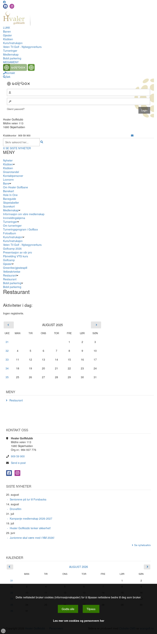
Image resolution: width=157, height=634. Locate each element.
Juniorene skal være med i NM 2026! (32, 538)
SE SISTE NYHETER (18, 148)
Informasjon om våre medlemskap (23, 214)
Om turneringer (12, 225)
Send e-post (18, 463)
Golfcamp (9, 260)
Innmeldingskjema (14, 218)
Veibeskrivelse (11, 271)
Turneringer (10, 50)
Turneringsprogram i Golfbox (20, 229)
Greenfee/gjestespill (15, 268)
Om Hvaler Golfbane (15, 187)
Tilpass (91, 609)
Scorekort (9, 206)
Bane (6, 183)
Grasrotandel (11, 172)
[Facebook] (5, 6)
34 (7, 368)
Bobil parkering (12, 58)
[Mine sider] (4, 2)
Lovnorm (8, 179)
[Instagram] (12, 6)
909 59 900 (18, 456)
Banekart (8, 191)
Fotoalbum (9, 233)
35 (7, 377)
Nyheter (8, 160)
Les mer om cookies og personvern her (78, 621)
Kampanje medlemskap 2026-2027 (31, 518)
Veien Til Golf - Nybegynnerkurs (22, 47)
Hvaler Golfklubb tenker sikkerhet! (30, 528)
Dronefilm (15, 509)
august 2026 (78, 567)
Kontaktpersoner (13, 176)
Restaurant (9, 275)
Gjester (7, 35)
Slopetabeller (11, 202)
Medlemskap (11, 54)
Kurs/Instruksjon (13, 43)
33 (7, 359)
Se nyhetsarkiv (142, 545)
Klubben (8, 39)
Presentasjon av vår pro (17, 252)
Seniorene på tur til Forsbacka (28, 499)
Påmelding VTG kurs (15, 256)
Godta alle (68, 609)
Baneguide (9, 199)
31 (7, 342)
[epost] (132, 135)
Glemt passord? (16, 109)
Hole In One (10, 195)
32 (7, 351)
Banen (7, 31)
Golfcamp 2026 (12, 248)
